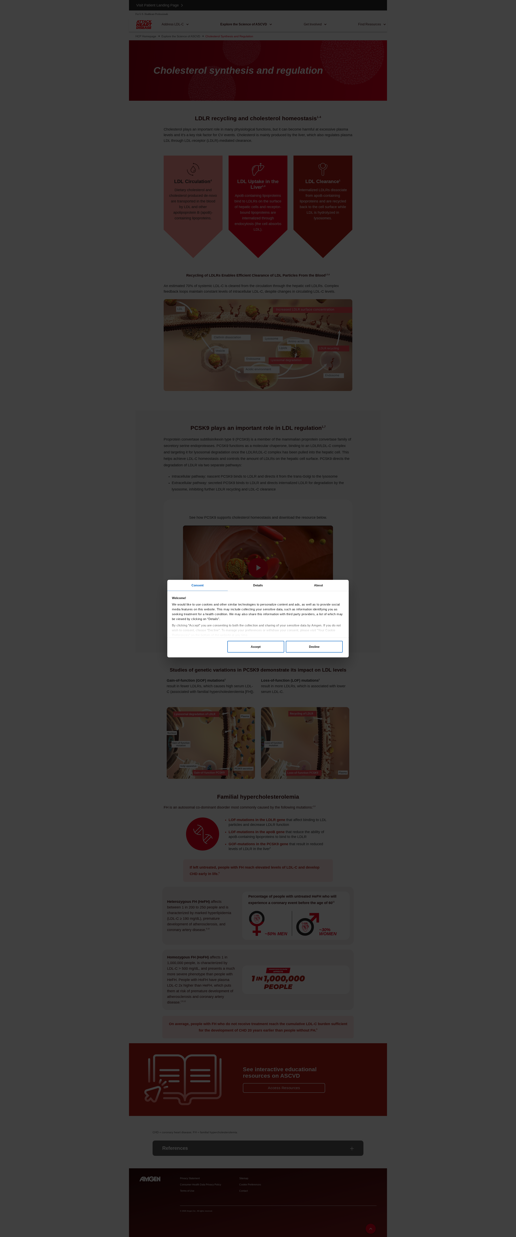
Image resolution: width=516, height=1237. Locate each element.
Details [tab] (258, 585)
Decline (314, 646)
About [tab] (318, 585)
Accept (256, 646)
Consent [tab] (197, 585)
